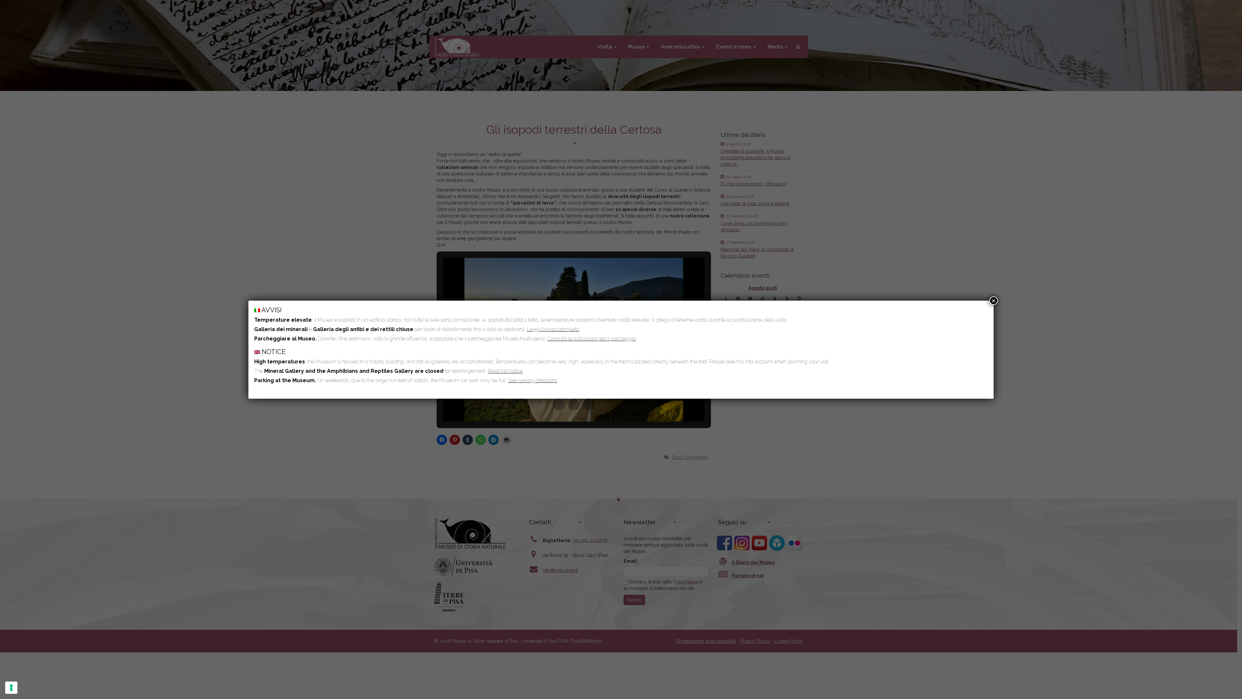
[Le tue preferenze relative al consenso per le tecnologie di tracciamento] (11, 688)
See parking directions (532, 380)
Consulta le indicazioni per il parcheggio (591, 339)
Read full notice (505, 371)
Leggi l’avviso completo (553, 329)
